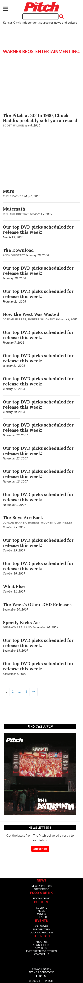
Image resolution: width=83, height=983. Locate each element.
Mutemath (14, 209)
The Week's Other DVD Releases (37, 604)
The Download (18, 250)
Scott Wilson (13, 125)
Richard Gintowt (16, 214)
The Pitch (41, 7)
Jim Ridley (65, 522)
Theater (41, 917)
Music (41, 911)
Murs (8, 191)
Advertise (41, 948)
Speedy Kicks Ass (22, 622)
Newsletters (41, 945)
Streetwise (41, 889)
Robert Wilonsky (41, 319)
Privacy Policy (41, 969)
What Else (14, 586)
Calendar (41, 926)
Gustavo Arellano (17, 627)
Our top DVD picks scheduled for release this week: (38, 229)
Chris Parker (13, 196)
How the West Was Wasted (31, 314)
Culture (41, 907)
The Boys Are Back (23, 517)
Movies (41, 914)
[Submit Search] (61, 16)
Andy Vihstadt (14, 255)
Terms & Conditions (41, 972)
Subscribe (40, 848)
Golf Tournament (41, 932)
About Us (41, 942)
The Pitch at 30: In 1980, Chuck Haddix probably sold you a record (40, 118)
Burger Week (41, 929)
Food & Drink (41, 898)
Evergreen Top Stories (41, 951)
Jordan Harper (14, 319)
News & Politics (41, 886)
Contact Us (41, 954)
